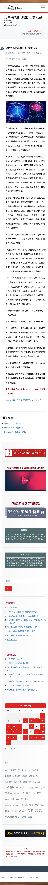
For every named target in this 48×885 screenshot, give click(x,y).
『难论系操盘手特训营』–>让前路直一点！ (23, 616)
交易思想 (24, 776)
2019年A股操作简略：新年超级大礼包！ (22, 627)
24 (8, 737)
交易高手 (17, 782)
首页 (30, 31)
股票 (7, 811)
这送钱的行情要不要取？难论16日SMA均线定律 (25, 681)
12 (20, 726)
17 (8, 732)
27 (25, 737)
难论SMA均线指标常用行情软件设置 (21, 631)
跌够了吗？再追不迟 (14, 659)
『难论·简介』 (12, 607)
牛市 (17, 799)
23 (43, 732)
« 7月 (7, 749)
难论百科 (37, 31)
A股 (6, 770)
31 (8, 743)
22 (37, 732)
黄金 (30, 817)
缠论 (31, 805)
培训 (29, 782)
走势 (12, 811)
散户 (22, 793)
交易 (20, 769)
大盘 (38, 782)
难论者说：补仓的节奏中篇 (17, 663)
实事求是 (18, 788)
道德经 (22, 811)
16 (43, 726)
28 (31, 737)
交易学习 (8, 776)
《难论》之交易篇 (14, 612)
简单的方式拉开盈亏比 (12, 805)
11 (14, 726)
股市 (42, 805)
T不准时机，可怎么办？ (13, 423)
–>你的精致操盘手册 (29, 612)
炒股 (12, 799)
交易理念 (33, 776)
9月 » (13, 749)
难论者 (23, 817)
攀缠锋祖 (16, 793)
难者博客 (15, 389)
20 (25, 732)
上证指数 (12, 770)
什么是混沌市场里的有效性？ (15, 432)
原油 (25, 782)
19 (20, 732)
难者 (28, 53)
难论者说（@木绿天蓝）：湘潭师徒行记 (22, 690)
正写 (39, 793)
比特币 (7, 799)
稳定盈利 (24, 799)
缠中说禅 (25, 805)
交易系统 (8, 782)
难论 (38, 810)
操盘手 (24, 59)
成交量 (30, 788)
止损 (33, 793)
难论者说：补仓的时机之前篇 (18, 686)
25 (14, 737)
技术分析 (37, 788)
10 (8, 726)
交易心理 (12, 59)
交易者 (18, 59)
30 (43, 737)
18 (14, 732)
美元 (37, 805)
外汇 (34, 782)
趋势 (16, 811)
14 (31, 726)
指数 (43, 788)
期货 (28, 793)
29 (37, 737)
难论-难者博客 (34, 877)
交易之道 (28, 770)
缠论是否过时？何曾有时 (13, 428)
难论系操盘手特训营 (12, 817)
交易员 (35, 770)
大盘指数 (9, 787)
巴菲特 (25, 788)
